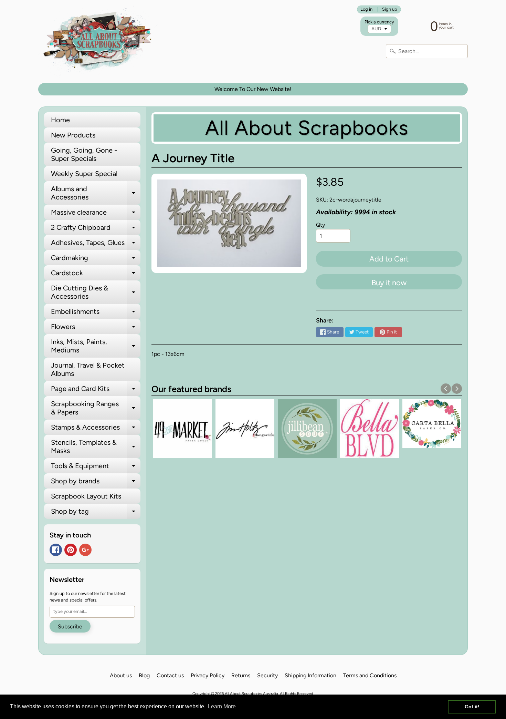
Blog (144, 675)
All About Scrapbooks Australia (251, 693)
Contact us (170, 675)
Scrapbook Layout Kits (86, 496)
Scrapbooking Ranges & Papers (95, 408)
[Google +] (85, 550)
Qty (320, 225)
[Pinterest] (70, 550)
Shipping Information (310, 675)
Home (60, 120)
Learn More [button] (222, 706)
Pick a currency (379, 21)
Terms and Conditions (370, 675)
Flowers (95, 328)
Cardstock (95, 274)
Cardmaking (95, 259)
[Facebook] (56, 550)
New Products (73, 135)
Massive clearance (95, 214)
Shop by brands (95, 483)
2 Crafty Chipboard (95, 229)
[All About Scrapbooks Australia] (99, 42)
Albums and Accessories (95, 193)
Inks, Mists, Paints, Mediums (95, 346)
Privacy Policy (207, 675)
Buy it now (389, 282)
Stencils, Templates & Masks (95, 446)
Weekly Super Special (84, 174)
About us (121, 675)
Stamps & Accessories (95, 429)
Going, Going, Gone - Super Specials (84, 154)
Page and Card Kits (95, 390)
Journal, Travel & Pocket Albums (88, 369)
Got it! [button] (472, 706)
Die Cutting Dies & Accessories (95, 292)
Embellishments (95, 313)
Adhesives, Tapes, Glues (95, 244)
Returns (240, 675)
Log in (366, 9)
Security (267, 675)
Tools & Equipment (95, 467)
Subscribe (70, 626)
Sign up (389, 9)
